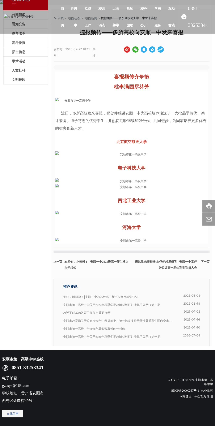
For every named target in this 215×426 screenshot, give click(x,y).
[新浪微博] (127, 49)
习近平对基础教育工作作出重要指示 (86, 312)
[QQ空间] (152, 49)
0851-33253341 (198, 17)
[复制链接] (160, 49)
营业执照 (207, 390)
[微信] (135, 49)
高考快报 (18, 42)
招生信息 (18, 52)
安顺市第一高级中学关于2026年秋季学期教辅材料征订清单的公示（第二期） (113, 305)
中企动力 (200, 396)
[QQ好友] (144, 49)
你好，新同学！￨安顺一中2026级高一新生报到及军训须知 (100, 297)
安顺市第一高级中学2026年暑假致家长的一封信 (94, 328)
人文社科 (18, 70)
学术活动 (18, 61)
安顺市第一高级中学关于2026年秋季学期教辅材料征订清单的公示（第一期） (113, 336)
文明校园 (18, 79)
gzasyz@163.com (16, 385)
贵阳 (210, 396)
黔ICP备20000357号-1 (185, 390)
